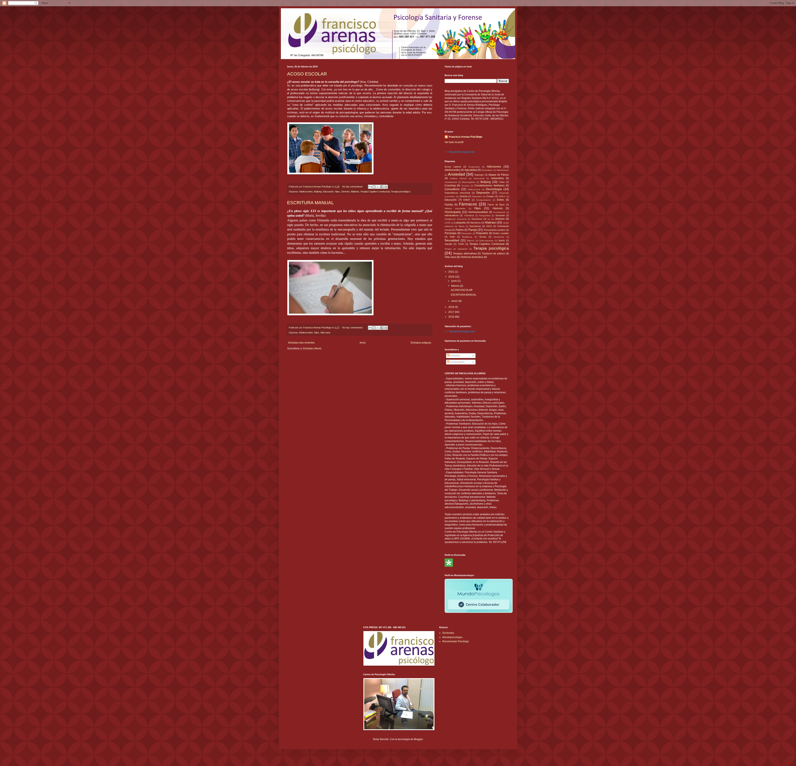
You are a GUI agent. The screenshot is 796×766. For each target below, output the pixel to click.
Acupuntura (474, 167)
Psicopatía (466, 233)
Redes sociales (501, 233)
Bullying (318, 191)
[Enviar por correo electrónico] (370, 187)
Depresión (483, 192)
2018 (451, 307)
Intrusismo (477, 219)
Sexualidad (452, 240)
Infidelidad (469, 215)
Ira (489, 219)
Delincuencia (474, 189)
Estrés (500, 199)
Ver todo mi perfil (454, 142)
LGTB (447, 223)
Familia (449, 204)
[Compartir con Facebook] (382, 187)
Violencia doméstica (471, 257)
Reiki (452, 237)
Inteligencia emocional (456, 219)
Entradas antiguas (421, 342)
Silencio (470, 240)
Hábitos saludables (455, 208)
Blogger (418, 739)
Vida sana (325, 332)
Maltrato (355, 191)
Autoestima (497, 178)
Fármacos (468, 204)
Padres (460, 229)
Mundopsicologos (452, 637)
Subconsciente (486, 240)
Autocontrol (478, 178)
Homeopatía (453, 212)
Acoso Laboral (453, 166)
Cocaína (465, 186)
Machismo (475, 222)
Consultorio (452, 189)
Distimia (463, 196)
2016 (451, 316)
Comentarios (457, 362)
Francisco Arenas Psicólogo (465, 136)
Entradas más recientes (301, 342)
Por (460, 152)
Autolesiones (451, 182)
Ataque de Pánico (498, 174)
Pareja (472, 229)
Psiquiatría (482, 233)
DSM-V (502, 196)
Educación (328, 191)
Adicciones (494, 166)
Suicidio (448, 244)
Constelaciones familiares (489, 185)
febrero (455, 285)
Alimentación (503, 170)
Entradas (454, 355)
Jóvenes (345, 191)
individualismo (452, 215)
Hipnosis (498, 208)
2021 (451, 271)
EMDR (466, 200)
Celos (502, 182)
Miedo (462, 226)
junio (454, 280)
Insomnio (500, 215)
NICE (489, 226)
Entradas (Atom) (312, 348)
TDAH (461, 244)
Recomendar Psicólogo (455, 641)
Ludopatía (460, 222)
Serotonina (499, 237)
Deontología (494, 189)
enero (455, 301)
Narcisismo (475, 226)
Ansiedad (456, 174)
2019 (451, 276)
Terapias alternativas (465, 253)
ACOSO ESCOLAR (307, 73)
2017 (451, 312)
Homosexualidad (478, 212)
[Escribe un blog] (374, 187)
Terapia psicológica (400, 191)
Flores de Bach (496, 204)
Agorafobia (471, 170)
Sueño (501, 240)
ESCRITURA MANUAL (310, 202)
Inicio (363, 342)
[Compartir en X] (378, 187)
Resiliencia (467, 237)
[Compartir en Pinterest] (386, 187)
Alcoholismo (487, 170)
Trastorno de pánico (493, 253)
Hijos (337, 191)
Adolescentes (306, 191)
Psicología (450, 233)
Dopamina (477, 196)
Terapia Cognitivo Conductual (375, 191)
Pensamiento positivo (494, 230)
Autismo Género (458, 178)
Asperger (479, 175)
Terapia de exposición (456, 249)
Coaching (450, 185)
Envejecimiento (483, 200)
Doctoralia (448, 632)
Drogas (490, 196)
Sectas (482, 237)
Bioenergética (468, 182)
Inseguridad (484, 215)
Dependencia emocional (457, 193)
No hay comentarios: (353, 186)
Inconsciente (499, 212)
